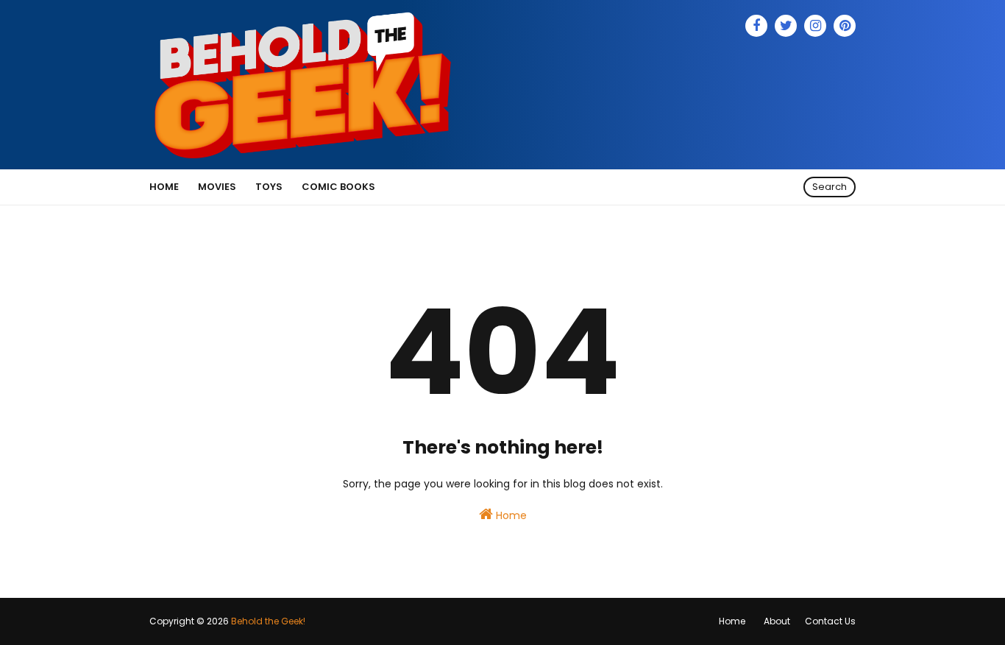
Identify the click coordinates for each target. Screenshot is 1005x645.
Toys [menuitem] (269, 187)
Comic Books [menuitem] (338, 187)
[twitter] (786, 26)
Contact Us (830, 621)
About (777, 621)
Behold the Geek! (268, 621)
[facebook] (756, 26)
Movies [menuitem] (217, 187)
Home (510, 515)
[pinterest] (845, 26)
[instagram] (815, 26)
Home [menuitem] (164, 187)
